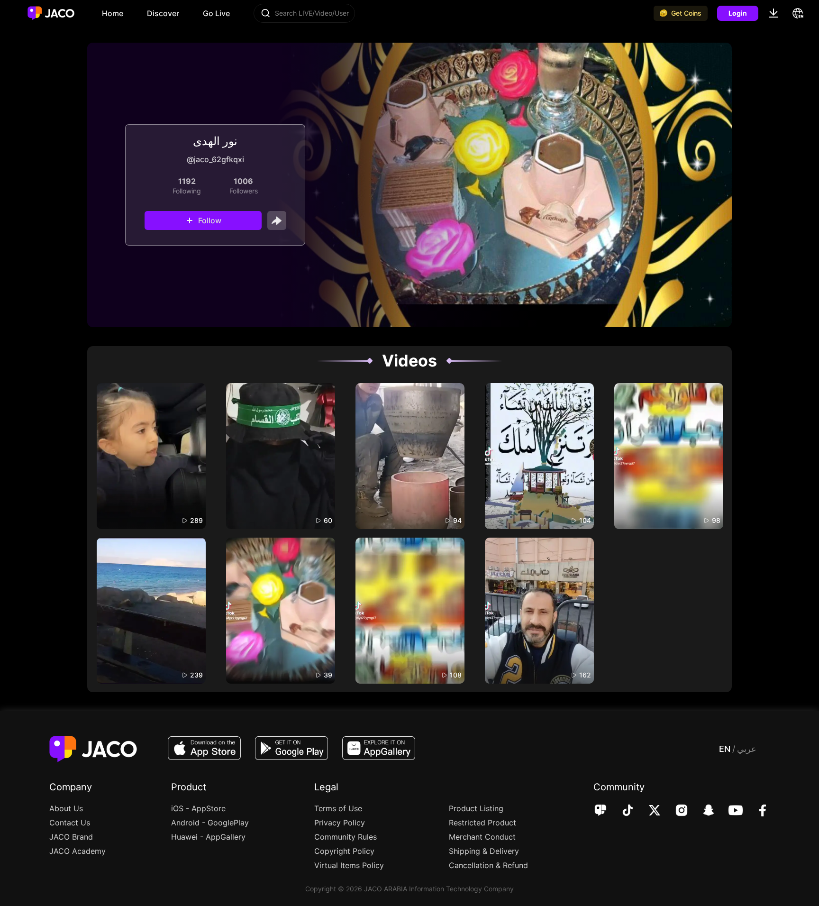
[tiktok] (621, 811)
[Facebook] (756, 811)
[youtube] (729, 811)
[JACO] (600, 811)
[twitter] (648, 811)
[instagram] (675, 811)
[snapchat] (702, 811)
